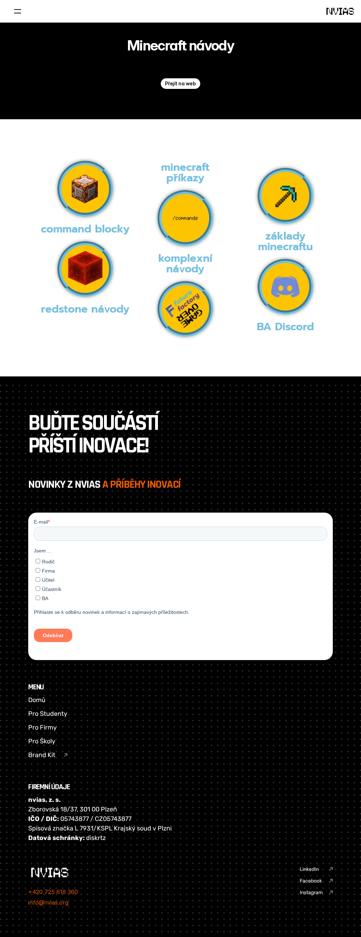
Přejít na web (180, 83)
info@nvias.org (48, 902)
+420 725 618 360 (53, 891)
